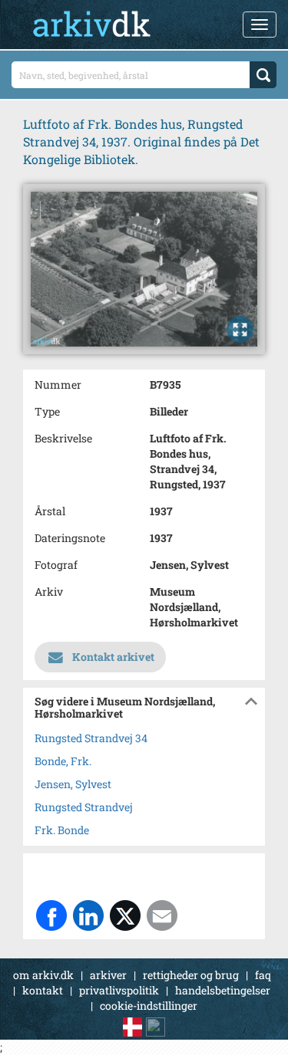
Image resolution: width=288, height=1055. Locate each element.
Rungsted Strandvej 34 (91, 738)
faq (263, 975)
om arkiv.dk (43, 975)
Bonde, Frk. (63, 761)
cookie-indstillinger (148, 1005)
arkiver (108, 975)
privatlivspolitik (119, 990)
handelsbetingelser (222, 990)
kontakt (42, 990)
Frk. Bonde (62, 830)
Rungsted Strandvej (84, 807)
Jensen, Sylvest (73, 784)
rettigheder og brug (191, 975)
